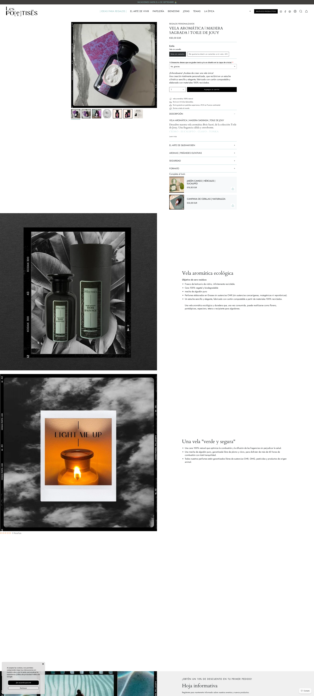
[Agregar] (233, 189)
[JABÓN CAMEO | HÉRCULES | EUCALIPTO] (176, 185)
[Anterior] (71, 65)
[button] (113, 11)
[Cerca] (43, 664)
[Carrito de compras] (306, 11)
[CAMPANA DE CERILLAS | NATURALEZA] (176, 202)
